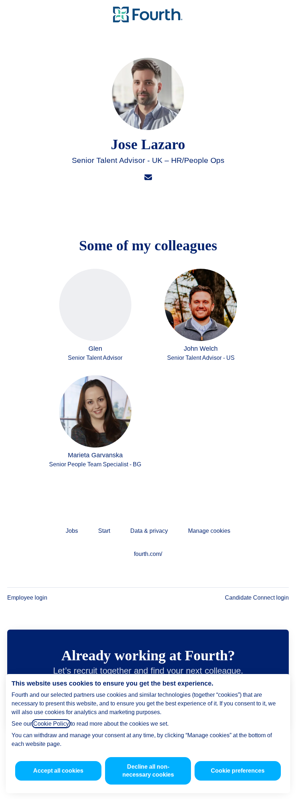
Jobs (72, 531)
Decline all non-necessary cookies (148, 771)
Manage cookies (209, 531)
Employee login (27, 598)
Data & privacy (149, 531)
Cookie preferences (238, 771)
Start (104, 531)
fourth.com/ (148, 554)
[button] (281, 14)
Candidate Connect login (257, 598)
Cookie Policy (51, 724)
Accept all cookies (58, 771)
